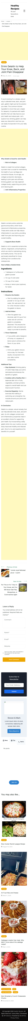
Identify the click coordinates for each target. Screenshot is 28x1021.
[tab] (5, 740)
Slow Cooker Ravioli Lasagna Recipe (13, 844)
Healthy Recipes (15, 7)
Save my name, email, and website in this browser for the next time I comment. (14, 653)
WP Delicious (7, 1015)
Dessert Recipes (6, 989)
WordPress (23, 1015)
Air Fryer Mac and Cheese (9, 893)
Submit (14, 691)
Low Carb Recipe (6, 992)
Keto (14, 989)
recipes (4, 62)
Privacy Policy (15, 1018)
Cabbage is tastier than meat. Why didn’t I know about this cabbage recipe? (12, 942)
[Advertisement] (14, 46)
